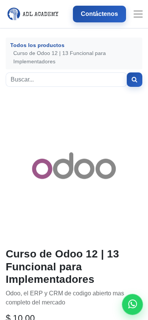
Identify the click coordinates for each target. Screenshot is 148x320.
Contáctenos (99, 14)
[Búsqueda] (134, 79)
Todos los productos (37, 45)
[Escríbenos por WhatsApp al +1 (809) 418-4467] (132, 304)
